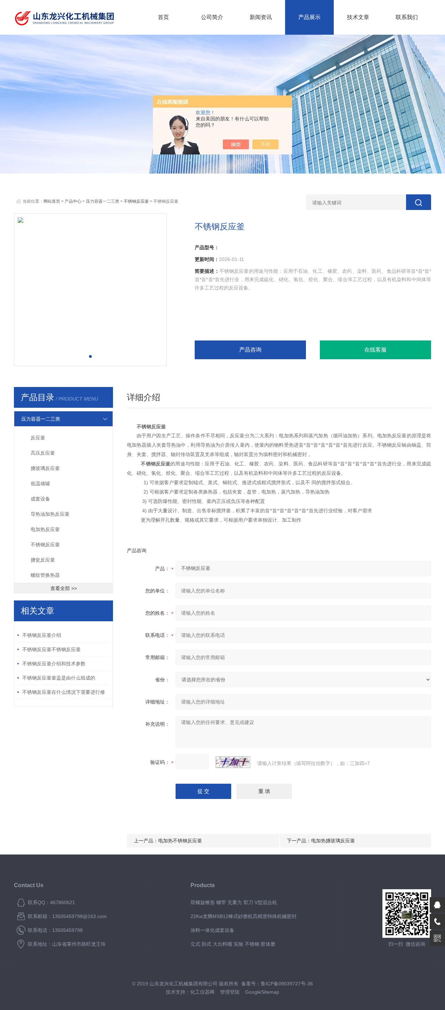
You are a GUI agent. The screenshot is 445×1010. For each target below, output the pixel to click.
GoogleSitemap (262, 992)
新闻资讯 (261, 17)
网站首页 (51, 201)
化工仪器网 (202, 992)
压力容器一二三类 (102, 201)
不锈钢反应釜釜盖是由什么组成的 (58, 678)
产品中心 (73, 201)
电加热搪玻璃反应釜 (333, 840)
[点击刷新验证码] (233, 762)
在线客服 (375, 350)
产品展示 (309, 17)
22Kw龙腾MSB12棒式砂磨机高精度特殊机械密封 (244, 916)
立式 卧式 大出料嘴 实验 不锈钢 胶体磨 (233, 944)
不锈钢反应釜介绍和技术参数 (54, 663)
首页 (163, 17)
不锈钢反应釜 (136, 201)
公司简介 (212, 17)
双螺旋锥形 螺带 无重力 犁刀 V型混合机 (234, 902)
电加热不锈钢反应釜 (180, 840)
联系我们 (407, 17)
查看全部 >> (63, 588)
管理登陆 (230, 992)
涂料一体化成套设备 (212, 930)
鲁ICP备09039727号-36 (287, 983)
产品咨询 (250, 350)
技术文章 (358, 17)
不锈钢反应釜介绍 (41, 635)
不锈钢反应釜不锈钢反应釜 (51, 649)
